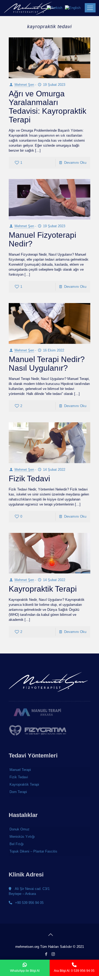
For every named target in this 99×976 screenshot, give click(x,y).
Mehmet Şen (24, 85)
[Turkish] (56, 8)
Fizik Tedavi (29, 478)
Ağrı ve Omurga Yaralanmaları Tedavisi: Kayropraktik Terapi (47, 106)
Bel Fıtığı (17, 844)
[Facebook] (46, 954)
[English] (74, 8)
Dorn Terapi (18, 792)
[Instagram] (53, 954)
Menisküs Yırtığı (22, 837)
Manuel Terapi (20, 770)
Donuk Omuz (20, 829)
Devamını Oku (75, 163)
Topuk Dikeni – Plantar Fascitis (33, 851)
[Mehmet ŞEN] (30, 7)
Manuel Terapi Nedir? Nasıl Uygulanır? (47, 363)
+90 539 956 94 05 (29, 903)
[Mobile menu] (89, 7)
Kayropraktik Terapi (43, 588)
